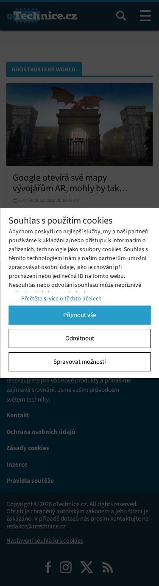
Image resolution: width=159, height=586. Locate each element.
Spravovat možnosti (79, 361)
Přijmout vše (79, 315)
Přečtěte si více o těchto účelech (61, 298)
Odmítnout (79, 338)
